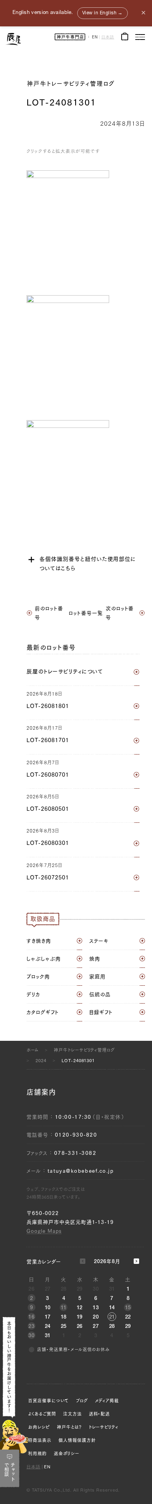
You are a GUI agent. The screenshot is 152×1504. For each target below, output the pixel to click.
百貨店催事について (48, 1400)
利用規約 (37, 1453)
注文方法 (72, 1414)
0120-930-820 (76, 1134)
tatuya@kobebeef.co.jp (81, 1170)
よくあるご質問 (42, 1414)
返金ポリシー (66, 1453)
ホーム (33, 1050)
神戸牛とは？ (69, 1427)
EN (95, 38)
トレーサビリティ (104, 1427)
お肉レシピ (39, 1427)
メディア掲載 (107, 1400)
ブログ (82, 1400)
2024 (40, 1060)
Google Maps (44, 1231)
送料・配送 (99, 1414)
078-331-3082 (75, 1153)
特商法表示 (39, 1440)
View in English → (102, 13)
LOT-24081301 (78, 1060)
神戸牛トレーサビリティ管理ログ (71, 84)
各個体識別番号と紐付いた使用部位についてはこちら (87, 563)
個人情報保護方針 (77, 1440)
